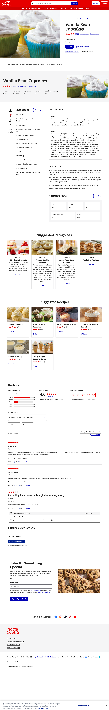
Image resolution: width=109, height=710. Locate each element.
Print (10, 121)
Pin (10, 116)
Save (70, 47)
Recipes (73, 18)
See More (98, 196)
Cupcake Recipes (84, 18)
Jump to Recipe (83, 47)
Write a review (84, 34)
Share (10, 126)
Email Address (15, 582)
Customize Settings (83, 705)
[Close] (106, 705)
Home (67, 18)
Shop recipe (38, 110)
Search (75, 3)
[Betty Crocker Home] (6, 3)
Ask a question (94, 34)
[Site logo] (14, 631)
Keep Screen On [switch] (10, 131)
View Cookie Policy (42, 708)
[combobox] (52, 3)
